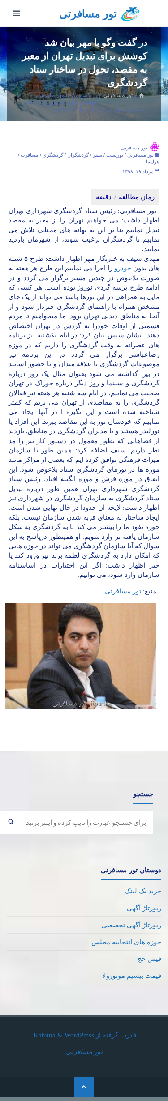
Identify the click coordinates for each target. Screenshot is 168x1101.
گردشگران (78, 155)
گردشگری (53, 155)
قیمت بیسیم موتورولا (131, 975)
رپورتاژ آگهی (144, 908)
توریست (114, 155)
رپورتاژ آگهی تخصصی (131, 925)
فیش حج (149, 958)
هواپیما (152, 161)
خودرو (122, 268)
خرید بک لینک (143, 891)
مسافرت (30, 155)
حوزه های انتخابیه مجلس (126, 942)
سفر (97, 155)
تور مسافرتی (88, 14)
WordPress (79, 1035)
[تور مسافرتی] (131, 13)
